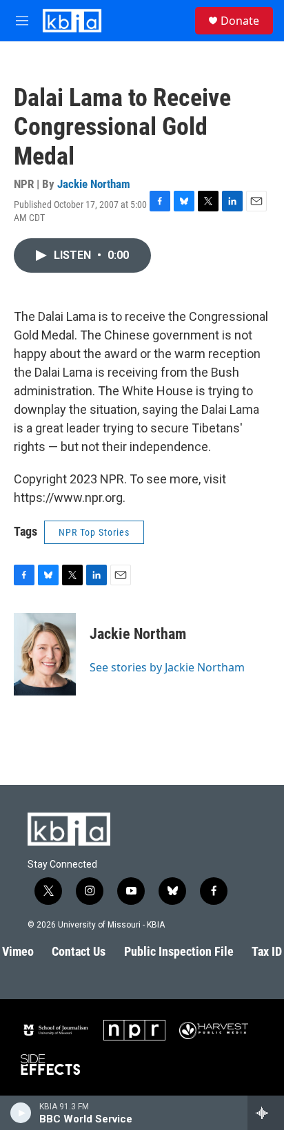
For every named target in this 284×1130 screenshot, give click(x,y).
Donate (240, 20)
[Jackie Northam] (45, 654)
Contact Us (78, 951)
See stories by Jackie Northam (167, 667)
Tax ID (267, 951)
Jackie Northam (93, 184)
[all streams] (265, 1113)
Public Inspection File (179, 951)
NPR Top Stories (94, 532)
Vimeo (18, 951)
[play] (21, 1113)
